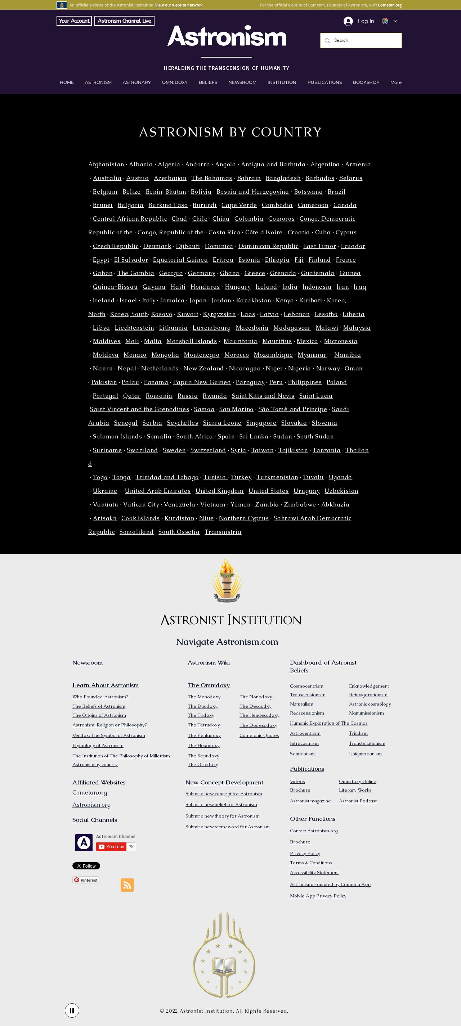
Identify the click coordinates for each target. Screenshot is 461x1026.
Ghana (230, 273)
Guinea (350, 273)
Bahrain (249, 178)
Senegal (126, 423)
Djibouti (188, 246)
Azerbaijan (170, 178)
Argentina (325, 164)
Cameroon (313, 205)
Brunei (103, 205)
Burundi (205, 205)
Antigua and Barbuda (273, 164)
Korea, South (129, 314)
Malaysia (357, 328)
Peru (276, 382)
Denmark (157, 246)
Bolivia (201, 191)
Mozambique (273, 355)
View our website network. (179, 5)
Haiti (177, 287)
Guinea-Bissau (115, 287)
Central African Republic (130, 218)
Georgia (171, 273)
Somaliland (137, 532)
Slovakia (294, 423)
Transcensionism (308, 695)
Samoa (204, 409)
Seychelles (182, 423)
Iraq (360, 287)
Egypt (101, 260)
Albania (141, 164)
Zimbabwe (300, 504)
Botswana (308, 191)
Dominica (219, 246)
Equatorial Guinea (180, 260)
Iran (343, 287)
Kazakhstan (253, 300)
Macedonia (252, 328)
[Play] (72, 1010)
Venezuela (179, 504)
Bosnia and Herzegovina (252, 191)
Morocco (236, 355)
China (221, 218)
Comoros (281, 218)
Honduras (205, 287)
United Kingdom (220, 491)
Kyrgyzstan (219, 314)
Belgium (105, 191)
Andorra (197, 164)
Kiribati (310, 300)
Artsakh (105, 518)
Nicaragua (245, 368)
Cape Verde (239, 205)
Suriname (107, 450)
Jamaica (172, 300)
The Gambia (136, 273)
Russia (188, 396)
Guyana (154, 287)
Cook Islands (140, 518)
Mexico (307, 341)
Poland (337, 382)
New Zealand (203, 368)
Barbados (319, 178)
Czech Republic (115, 246)
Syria (238, 450)
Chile (200, 218)
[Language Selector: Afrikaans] (389, 21)
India (290, 287)
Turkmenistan (277, 477)
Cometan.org (390, 5)
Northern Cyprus (244, 518)
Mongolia (165, 355)
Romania (159, 396)
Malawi (327, 328)
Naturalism (301, 704)
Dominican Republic (268, 246)
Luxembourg (212, 328)
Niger (274, 368)
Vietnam (213, 504)
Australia (107, 178)
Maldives (106, 341)
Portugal (105, 396)
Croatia (299, 232)
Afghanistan (106, 164)
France (346, 260)
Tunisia (215, 477)
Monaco (135, 355)
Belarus (351, 178)
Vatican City (141, 504)
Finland (320, 260)
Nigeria (300, 368)
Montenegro (201, 355)
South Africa (194, 436)
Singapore (261, 423)
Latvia (269, 314)
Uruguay (307, 491)
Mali (132, 341)
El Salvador (131, 260)
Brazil (337, 191)
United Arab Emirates (158, 491)
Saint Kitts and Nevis (263, 396)
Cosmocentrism (306, 686)
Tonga (121, 477)
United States (268, 491)
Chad (179, 218)
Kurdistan (179, 518)
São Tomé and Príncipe (293, 409)
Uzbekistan (341, 491)
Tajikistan (293, 450)
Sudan (282, 436)
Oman (354, 368)
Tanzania (326, 450)
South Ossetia (179, 532)
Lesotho (326, 314)
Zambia (267, 504)
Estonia (249, 260)
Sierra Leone (222, 423)
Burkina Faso (168, 205)
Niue (206, 518)
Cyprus (346, 232)
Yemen (240, 504)
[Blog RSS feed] (127, 885)
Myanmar (312, 355)
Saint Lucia (316, 396)
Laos (248, 314)
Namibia (347, 355)
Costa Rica (224, 232)
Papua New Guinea (202, 382)
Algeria (169, 164)
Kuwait (187, 314)
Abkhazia (335, 504)
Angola (225, 164)
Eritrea (223, 260)
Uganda (341, 477)
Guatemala (318, 273)
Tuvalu (313, 477)
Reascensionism (307, 713)
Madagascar (292, 328)
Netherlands (160, 368)
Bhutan (175, 191)
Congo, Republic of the (171, 232)
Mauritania (241, 341)
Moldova (106, 355)
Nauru (103, 368)
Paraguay (250, 382)
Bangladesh (283, 178)
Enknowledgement (369, 686)
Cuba (323, 232)
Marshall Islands (191, 341)
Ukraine (105, 491)
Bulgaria (131, 205)
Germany (201, 273)
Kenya (285, 300)
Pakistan (104, 382)
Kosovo (162, 314)
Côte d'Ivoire (264, 232)
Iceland (267, 287)
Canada (345, 205)
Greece (255, 273)
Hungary (238, 287)
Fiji (299, 260)
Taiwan (262, 450)
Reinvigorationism (368, 695)
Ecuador (353, 246)
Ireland (104, 300)
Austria (137, 178)
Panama (156, 382)
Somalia (159, 436)
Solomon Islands (117, 436)
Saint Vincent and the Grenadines (139, 409)
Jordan (221, 300)
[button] (366, 82)
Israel (128, 300)
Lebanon (297, 314)
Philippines (305, 382)
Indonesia (317, 287)
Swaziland (142, 450)
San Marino (236, 409)
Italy (149, 300)
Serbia (152, 423)
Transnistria (223, 532)
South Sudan (315, 436)
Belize (131, 191)
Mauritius (277, 341)
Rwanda (215, 396)
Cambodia (277, 205)
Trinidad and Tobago (166, 477)
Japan (198, 300)
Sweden (174, 450)
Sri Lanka (254, 436)
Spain (226, 436)
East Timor (319, 246)
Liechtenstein (134, 328)
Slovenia (324, 423)
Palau (130, 382)
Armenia (358, 164)
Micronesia (340, 341)
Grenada (283, 273)
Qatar (132, 396)
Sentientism (302, 754)
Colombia (248, 218)
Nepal (127, 368)
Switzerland (208, 450)
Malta (153, 341)
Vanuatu (105, 504)
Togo (100, 477)
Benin (154, 191)
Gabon (102, 273)
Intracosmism (304, 743)
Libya (101, 328)
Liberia (354, 314)
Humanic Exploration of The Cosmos (329, 723)
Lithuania (173, 328)
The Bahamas (211, 178)
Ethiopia (277, 260)
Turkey (241, 477)
